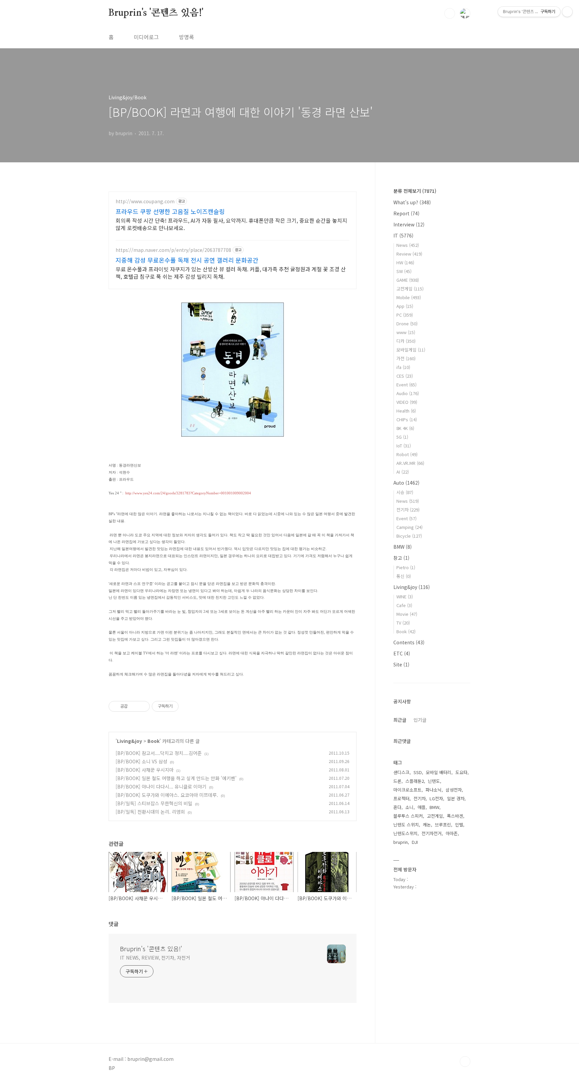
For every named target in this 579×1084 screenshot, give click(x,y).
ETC (401, 653)
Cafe (404, 605)
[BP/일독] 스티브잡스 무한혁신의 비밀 (154, 803)
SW (403, 271)
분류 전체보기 (414, 190)
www (405, 332)
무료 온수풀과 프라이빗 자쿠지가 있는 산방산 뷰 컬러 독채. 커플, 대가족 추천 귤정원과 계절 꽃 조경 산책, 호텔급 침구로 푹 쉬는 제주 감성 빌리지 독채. (231, 272)
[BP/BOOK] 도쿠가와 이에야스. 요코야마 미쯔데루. (167, 795)
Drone (406, 323)
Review (409, 254)
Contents (409, 642)
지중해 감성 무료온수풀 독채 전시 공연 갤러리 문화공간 (187, 260)
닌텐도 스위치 (406, 824)
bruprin (400, 842)
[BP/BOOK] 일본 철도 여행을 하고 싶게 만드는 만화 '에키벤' (176, 778)
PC (404, 315)
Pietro (405, 567)
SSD (417, 772)
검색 (450, 13)
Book (153, 741)
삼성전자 (454, 790)
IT (403, 235)
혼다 (397, 807)
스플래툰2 (414, 781)
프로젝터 (401, 798)
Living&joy (129, 741)
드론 (397, 781)
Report (406, 213)
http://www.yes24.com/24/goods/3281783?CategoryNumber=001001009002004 (188, 493)
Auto (406, 482)
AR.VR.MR (410, 463)
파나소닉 (434, 790)
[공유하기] (134, 706)
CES (404, 376)
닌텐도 (434, 781)
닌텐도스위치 (405, 833)
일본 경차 (455, 798)
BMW (402, 546)
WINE (404, 596)
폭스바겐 (455, 816)
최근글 (399, 719)
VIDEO (406, 402)
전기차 (408, 509)
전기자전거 (432, 833)
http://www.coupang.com (145, 201)
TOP (465, 1061)
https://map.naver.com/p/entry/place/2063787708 (173, 250)
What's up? (412, 202)
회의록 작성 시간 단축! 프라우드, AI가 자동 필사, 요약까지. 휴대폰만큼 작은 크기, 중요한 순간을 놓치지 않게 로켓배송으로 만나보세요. (231, 223)
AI (402, 472)
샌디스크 (401, 772)
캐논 (427, 824)
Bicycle (409, 536)
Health (406, 411)
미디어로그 (146, 37)
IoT (403, 445)
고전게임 (410, 288)
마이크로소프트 (407, 790)
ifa (403, 367)
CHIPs (406, 419)
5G (402, 437)
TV (403, 622)
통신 (403, 576)
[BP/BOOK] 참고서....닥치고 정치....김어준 (159, 753)
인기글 (420, 719)
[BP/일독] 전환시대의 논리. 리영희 (150, 811)
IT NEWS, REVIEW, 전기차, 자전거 (155, 957)
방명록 (186, 37)
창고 (401, 557)
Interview (409, 224)
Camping (409, 527)
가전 (405, 358)
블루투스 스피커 (408, 816)
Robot (406, 454)
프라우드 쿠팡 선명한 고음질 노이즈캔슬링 (170, 211)
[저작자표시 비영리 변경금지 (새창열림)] (188, 706)
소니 (409, 807)
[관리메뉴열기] (567, 12)
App (404, 306)
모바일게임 (410, 349)
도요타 (461, 772)
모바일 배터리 (438, 772)
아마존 (452, 833)
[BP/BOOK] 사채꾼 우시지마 (145, 769)
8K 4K (405, 428)
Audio (407, 393)
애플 (421, 807)
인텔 (459, 824)
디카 (405, 341)
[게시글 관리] (142, 706)
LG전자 (436, 798)
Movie (406, 614)
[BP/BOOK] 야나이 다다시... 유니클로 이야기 (161, 786)
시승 (404, 492)
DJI (415, 842)
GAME (407, 280)
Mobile (408, 297)
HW (405, 262)
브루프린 (443, 824)
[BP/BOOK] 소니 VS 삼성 (141, 761)
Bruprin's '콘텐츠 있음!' (156, 13)
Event (406, 384)
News (407, 245)
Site (401, 664)
